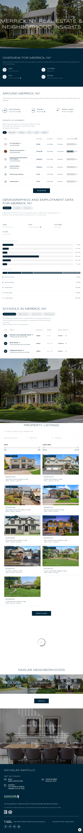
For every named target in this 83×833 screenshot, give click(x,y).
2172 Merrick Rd (15, 161)
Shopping (22, 132)
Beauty (37, 132)
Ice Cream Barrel (15, 143)
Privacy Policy (69, 821)
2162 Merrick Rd (15, 152)
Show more (41, 190)
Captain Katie (14, 181)
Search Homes (41, 613)
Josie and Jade (14, 166)
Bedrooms (58, 438)
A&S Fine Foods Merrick (17, 150)
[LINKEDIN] (14, 826)
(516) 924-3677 (51, 781)
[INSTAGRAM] (10, 826)
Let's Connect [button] (41, 746)
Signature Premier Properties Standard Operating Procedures (38, 804)
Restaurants (13, 132)
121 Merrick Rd (14, 145)
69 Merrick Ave (14, 168)
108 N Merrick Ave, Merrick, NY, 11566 (19, 352)
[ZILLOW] (18, 826)
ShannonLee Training (16, 174)
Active (30, 132)
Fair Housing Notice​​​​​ (10, 804)
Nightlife (45, 132)
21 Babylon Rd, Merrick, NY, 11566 (18, 336)
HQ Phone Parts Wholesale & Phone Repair (18, 158)
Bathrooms (33, 438)
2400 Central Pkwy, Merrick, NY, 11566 (20, 344)
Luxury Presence (39, 821)
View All (41, 701)
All (5, 132)
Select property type (10, 438)
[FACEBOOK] (5, 826)
